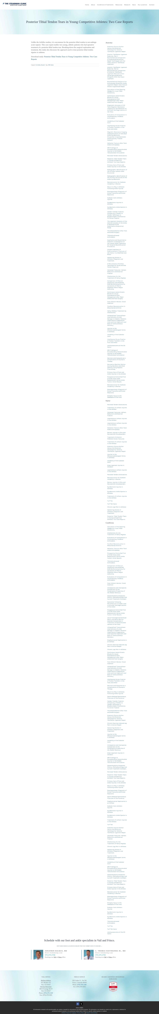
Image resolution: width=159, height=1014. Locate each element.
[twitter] (81, 1003)
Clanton (52, 65)
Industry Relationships (91, 1012)
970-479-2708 (50, 955)
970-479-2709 (100, 955)
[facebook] (77, 1003)
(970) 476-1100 (48, 993)
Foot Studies (38, 65)
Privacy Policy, (80, 1012)
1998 (49, 65)
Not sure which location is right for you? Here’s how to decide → (79, 946)
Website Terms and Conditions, (69, 1012)
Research (43, 65)
